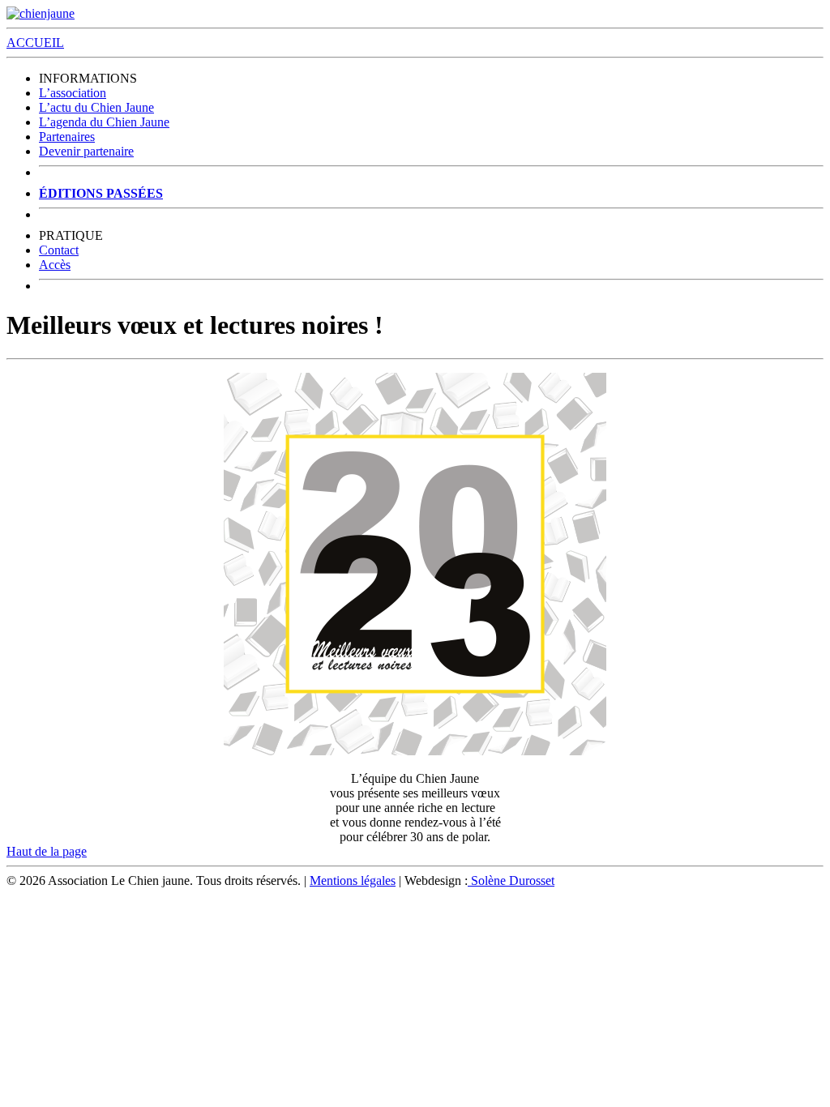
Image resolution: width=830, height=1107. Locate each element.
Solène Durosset (511, 880)
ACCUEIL (35, 42)
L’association (72, 93)
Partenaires (67, 136)
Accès (55, 264)
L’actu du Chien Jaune (96, 107)
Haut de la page (46, 851)
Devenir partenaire (86, 151)
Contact (59, 250)
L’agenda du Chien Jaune (104, 122)
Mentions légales (353, 880)
